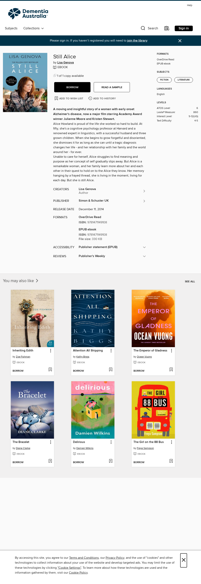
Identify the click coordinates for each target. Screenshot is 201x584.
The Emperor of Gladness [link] (150, 350)
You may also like (19, 280)
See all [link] (190, 281)
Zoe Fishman (23, 356)
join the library (137, 41)
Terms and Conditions (84, 558)
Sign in (184, 28)
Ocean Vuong (144, 356)
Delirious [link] (79, 442)
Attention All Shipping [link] (88, 350)
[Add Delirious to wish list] (110, 461)
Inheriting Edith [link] (23, 350)
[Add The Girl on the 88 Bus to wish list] (171, 461)
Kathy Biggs (82, 356)
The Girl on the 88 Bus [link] (148, 442)
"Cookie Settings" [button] (69, 568)
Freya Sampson (145, 448)
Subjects (11, 28)
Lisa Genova (65, 62)
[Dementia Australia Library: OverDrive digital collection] (29, 13)
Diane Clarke (23, 448)
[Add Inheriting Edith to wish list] (50, 369)
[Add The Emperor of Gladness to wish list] (171, 369)
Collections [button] (32, 28)
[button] (149, 29)
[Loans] (167, 29)
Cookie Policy (78, 573)
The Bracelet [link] (21, 442)
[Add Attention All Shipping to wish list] (110, 369)
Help (189, 5)
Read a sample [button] (111, 87)
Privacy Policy (115, 558)
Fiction (164, 80)
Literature (184, 80)
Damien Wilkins (84, 448)
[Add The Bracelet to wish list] (50, 461)
